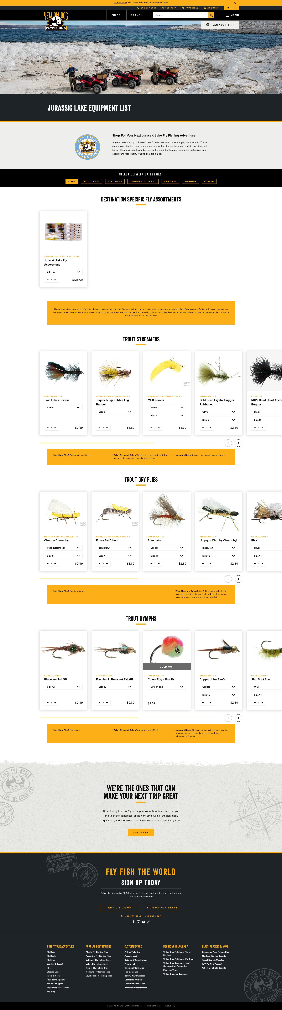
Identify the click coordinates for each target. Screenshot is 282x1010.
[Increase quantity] (55, 279)
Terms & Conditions (153, 1005)
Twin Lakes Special (56, 400)
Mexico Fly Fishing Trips (97, 967)
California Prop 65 (133, 979)
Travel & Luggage (55, 983)
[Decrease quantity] (47, 279)
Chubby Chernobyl (56, 540)
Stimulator (155, 540)
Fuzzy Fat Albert (107, 540)
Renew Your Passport (135, 975)
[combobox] (180, 15)
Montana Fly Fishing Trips (98, 971)
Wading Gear (53, 971)
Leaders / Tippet (143, 181)
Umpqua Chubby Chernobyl (218, 540)
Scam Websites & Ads (135, 983)
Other (209, 181)
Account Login (131, 956)
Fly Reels (51, 956)
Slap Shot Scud (261, 679)
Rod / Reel (92, 181)
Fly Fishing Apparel (56, 979)
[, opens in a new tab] (133, 921)
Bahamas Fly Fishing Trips (98, 960)
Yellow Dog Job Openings (175, 974)
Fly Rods (51, 952)
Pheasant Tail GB (55, 679)
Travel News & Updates (213, 960)
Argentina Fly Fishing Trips (98, 956)
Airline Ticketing (132, 952)
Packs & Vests (53, 975)
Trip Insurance (131, 971)
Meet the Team (170, 970)
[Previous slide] (228, 443)
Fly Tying (51, 991)
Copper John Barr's (212, 679)
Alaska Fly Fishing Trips (97, 952)
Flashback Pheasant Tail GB (114, 679)
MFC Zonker (156, 400)
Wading (191, 181)
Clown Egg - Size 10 (161, 679)
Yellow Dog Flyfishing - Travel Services (177, 953)
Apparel (170, 181)
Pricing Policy (131, 963)
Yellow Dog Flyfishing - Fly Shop (178, 959)
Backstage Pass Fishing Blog (215, 952)
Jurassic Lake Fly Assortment (55, 262)
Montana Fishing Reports (214, 956)
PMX (254, 540)
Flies (72, 181)
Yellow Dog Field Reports (214, 967)
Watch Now (156, 3)
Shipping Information (134, 967)
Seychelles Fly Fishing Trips (99, 975)
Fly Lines (115, 181)
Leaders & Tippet (55, 963)
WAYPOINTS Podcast (212, 963)
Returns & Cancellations (136, 960)
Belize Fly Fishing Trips (97, 963)
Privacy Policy (169, 1005)
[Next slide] (238, 443)
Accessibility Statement (136, 987)
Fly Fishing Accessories (58, 987)
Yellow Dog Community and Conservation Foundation (176, 965)
